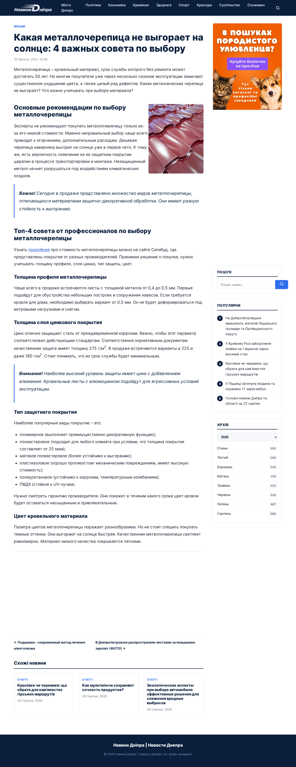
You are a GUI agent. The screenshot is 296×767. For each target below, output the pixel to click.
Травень (246, 485)
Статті (22, 679)
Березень (246, 467)
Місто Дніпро (67, 8)
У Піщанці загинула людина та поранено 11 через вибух (250, 386)
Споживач (256, 5)
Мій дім (19, 26)
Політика (93, 5)
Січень (246, 448)
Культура (204, 5)
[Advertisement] (109, 594)
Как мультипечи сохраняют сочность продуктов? (108, 687)
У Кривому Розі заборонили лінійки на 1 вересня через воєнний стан (248, 348)
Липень (246, 504)
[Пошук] (277, 7)
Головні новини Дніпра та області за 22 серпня (246, 401)
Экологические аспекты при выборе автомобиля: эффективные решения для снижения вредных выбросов (173, 694)
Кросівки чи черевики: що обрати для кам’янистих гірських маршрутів (42, 689)
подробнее (39, 249)
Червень (246, 495)
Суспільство (229, 5)
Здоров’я (163, 5)
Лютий (246, 457)
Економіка (117, 5)
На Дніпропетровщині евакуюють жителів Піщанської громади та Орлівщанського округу (251, 326)
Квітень (246, 476)
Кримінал (141, 5)
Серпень (246, 513)
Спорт (184, 5)
